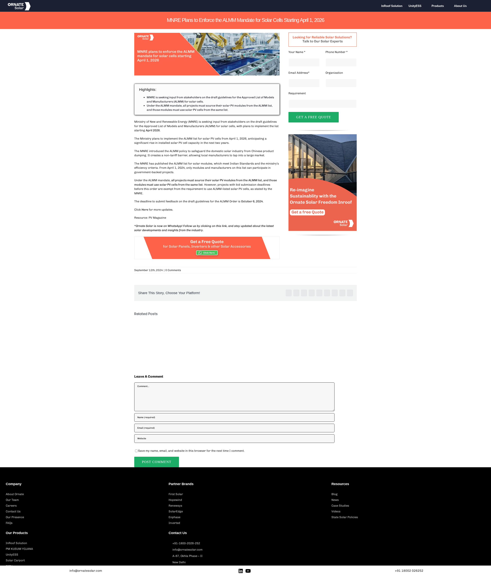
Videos (335, 511)
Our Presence (15, 517)
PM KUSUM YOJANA (19, 549)
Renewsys (175, 505)
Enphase (174, 517)
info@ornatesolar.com (187, 549)
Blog (334, 494)
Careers (11, 505)
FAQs (9, 523)
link (224, 226)
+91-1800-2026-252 (186, 543)
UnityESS (12, 554)
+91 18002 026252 (409, 570)
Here (145, 209)
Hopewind (175, 500)
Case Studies (340, 505)
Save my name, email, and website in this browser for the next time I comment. (191, 450)
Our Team (12, 500)
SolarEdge (176, 511)
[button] (478, 6)
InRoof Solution (16, 543)
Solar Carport (15, 560)
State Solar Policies (344, 517)
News (335, 500)
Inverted (174, 523)
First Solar (176, 494)
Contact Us (13, 511)
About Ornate (15, 494)
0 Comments (173, 270)
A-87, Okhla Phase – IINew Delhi (187, 559)
